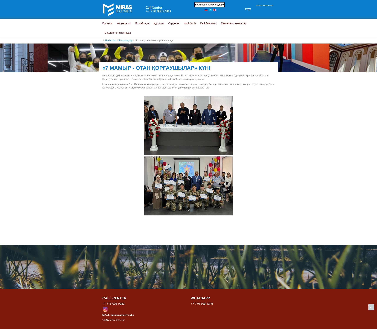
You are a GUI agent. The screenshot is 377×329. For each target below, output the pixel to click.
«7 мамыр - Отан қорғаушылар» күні (156, 68)
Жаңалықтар (125, 40)
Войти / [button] (259, 5)
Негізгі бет (110, 40)
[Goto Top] (371, 307)
